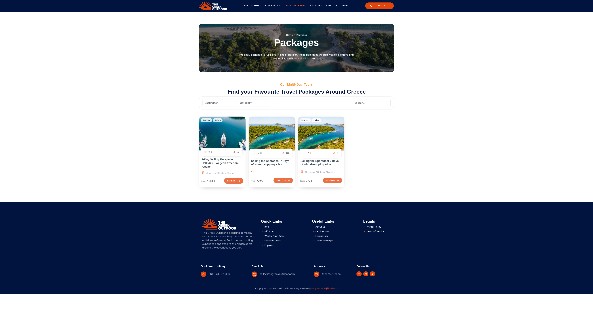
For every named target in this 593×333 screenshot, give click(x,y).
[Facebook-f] (359, 274)
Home (289, 35)
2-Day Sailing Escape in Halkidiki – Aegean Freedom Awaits (220, 163)
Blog (345, 5)
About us (332, 5)
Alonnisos (211, 173)
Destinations (252, 5)
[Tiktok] (372, 274)
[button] (379, 5)
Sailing (218, 120)
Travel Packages (295, 5)
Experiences (272, 5)
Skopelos (232, 173)
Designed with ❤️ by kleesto (324, 288)
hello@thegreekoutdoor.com (277, 274)
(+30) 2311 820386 (219, 274)
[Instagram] (365, 274)
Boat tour (206, 120)
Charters (316, 5)
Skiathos (221, 173)
